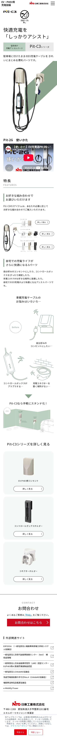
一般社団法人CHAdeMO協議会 (16, 671)
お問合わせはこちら (28, 622)
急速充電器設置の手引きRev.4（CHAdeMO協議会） (25, 677)
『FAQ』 (28, 614)
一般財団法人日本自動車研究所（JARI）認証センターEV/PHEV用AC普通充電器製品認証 (26, 665)
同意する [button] (20, 732)
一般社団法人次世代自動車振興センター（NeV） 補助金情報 (25, 656)
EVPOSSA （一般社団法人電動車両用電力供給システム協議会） (26, 648)
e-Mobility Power (10, 688)
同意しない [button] (35, 732)
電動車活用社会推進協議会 (14, 682)
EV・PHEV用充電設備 (8, 3)
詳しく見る (41, 222)
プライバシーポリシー (20, 725)
